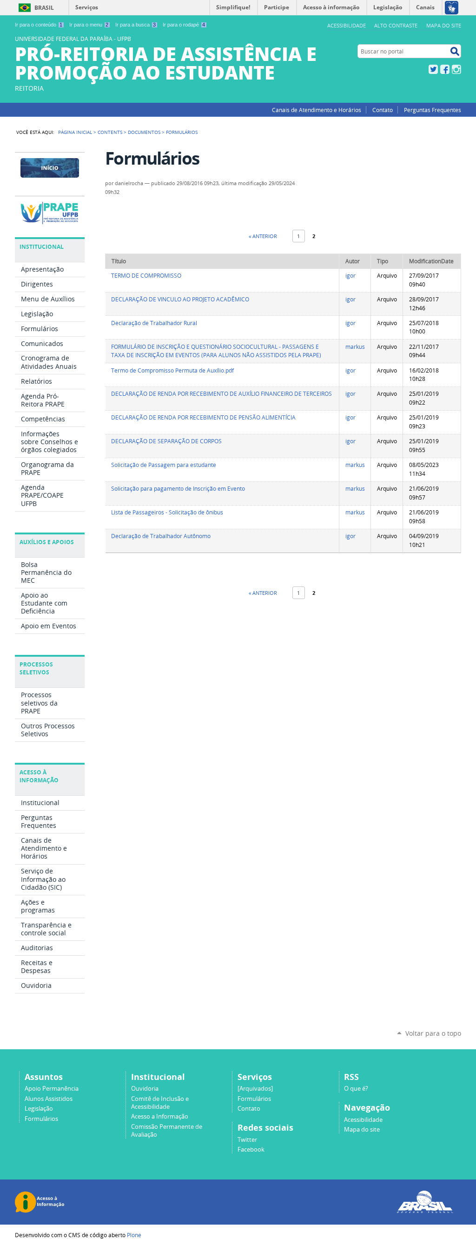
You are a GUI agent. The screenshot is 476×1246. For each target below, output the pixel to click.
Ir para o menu (88, 24)
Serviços (86, 7)
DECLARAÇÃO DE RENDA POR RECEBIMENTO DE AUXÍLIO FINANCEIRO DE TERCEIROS (221, 394)
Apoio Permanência (52, 1089)
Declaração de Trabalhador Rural (154, 323)
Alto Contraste (395, 25)
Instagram (456, 69)
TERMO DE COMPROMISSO (146, 276)
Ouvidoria (145, 1089)
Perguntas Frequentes (432, 109)
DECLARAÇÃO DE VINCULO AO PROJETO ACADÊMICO (180, 299)
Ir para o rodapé (184, 24)
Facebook (445, 69)
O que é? (356, 1089)
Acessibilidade (346, 25)
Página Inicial (75, 132)
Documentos (144, 132)
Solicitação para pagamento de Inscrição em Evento (178, 489)
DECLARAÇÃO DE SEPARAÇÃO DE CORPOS (166, 441)
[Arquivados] (255, 1089)
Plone (134, 1235)
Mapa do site (443, 25)
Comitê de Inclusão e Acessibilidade (160, 1103)
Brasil (44, 8)
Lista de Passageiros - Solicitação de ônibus (167, 512)
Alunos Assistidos (49, 1099)
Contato (382, 109)
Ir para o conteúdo (38, 24)
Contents (110, 132)
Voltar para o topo (433, 1033)
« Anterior (263, 236)
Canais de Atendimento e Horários (316, 109)
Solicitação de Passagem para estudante (163, 465)
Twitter (433, 69)
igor (350, 276)
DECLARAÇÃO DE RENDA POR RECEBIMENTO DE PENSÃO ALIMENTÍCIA (203, 417)
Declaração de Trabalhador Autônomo (161, 536)
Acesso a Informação (159, 1116)
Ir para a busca (135, 24)
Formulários (41, 1119)
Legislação (39, 1109)
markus (355, 347)
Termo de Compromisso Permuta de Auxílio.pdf (172, 370)
